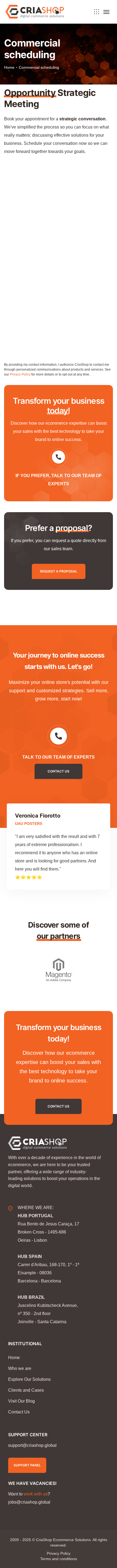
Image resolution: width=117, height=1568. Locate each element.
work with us (36, 1494)
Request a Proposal (58, 571)
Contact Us (58, 1106)
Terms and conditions (58, 1559)
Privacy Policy (20, 374)
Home (9, 67)
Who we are (19, 1368)
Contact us (58, 771)
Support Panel (27, 1465)
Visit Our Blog (21, 1401)
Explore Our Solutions (29, 1379)
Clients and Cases (26, 1390)
